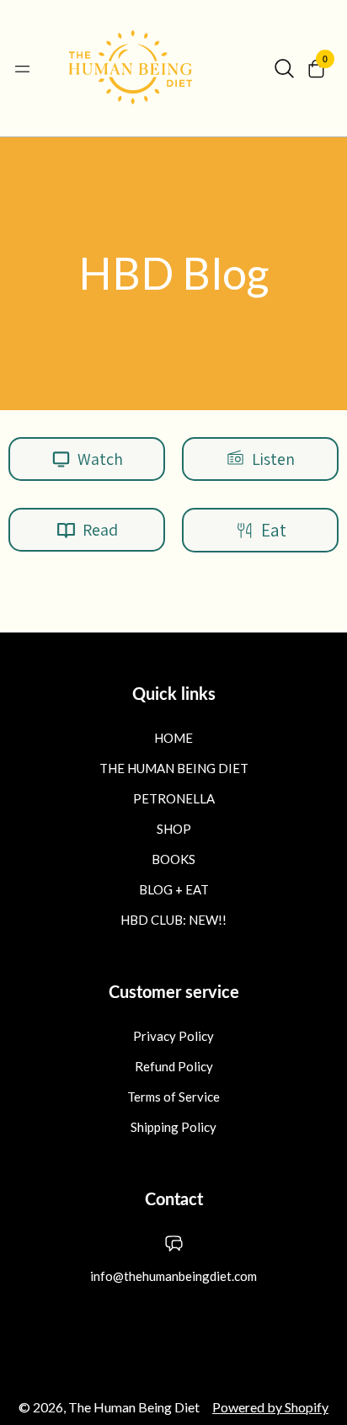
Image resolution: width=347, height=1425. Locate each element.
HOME (173, 737)
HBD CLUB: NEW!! (173, 919)
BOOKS (173, 859)
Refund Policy (174, 1066)
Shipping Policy (173, 1126)
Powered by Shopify (270, 1407)
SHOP (174, 828)
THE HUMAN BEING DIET (173, 768)
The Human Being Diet (134, 1407)
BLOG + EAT (174, 889)
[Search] (284, 68)
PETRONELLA (174, 798)
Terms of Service (173, 1096)
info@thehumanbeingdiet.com (173, 1276)
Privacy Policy (173, 1035)
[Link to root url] (152, 68)
